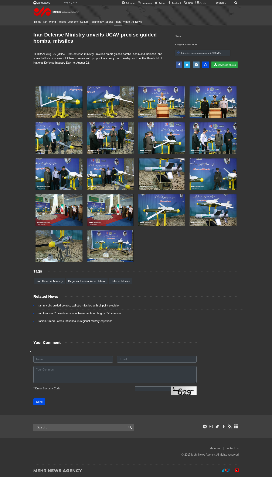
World (52, 21)
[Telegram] (205, 426)
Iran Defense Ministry (50, 281)
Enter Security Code (46, 388)
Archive (203, 3)
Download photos (226, 65)
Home (37, 21)
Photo (118, 21)
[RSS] (229, 426)
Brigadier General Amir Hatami (86, 281)
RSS (190, 3)
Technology (97, 21)
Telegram (130, 3)
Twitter (161, 3)
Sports (109, 21)
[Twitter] (217, 426)
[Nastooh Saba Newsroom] (224, 470)
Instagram (146, 3)
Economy (73, 21)
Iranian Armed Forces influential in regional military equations (75, 321)
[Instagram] (211, 426)
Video (126, 21)
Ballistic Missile (120, 281)
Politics (62, 21)
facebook (176, 3)
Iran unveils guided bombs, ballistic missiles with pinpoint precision (79, 305)
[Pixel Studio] (235, 470)
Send (39, 401)
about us (215, 448)
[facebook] (223, 426)
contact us (232, 448)
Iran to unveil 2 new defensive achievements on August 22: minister (79, 313)
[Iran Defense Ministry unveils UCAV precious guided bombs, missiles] (59, 102)
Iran (45, 21)
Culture (84, 21)
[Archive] (236, 426)
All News (137, 21)
